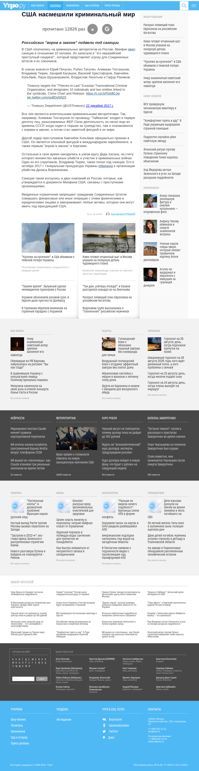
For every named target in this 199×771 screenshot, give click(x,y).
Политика (55, 5)
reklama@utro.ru (156, 741)
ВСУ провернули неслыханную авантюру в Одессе (76, 614)
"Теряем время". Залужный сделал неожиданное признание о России (44, 288)
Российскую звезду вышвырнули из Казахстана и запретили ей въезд (73, 623)
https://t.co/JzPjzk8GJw (103, 93)
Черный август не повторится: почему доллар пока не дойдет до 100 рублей (29, 614)
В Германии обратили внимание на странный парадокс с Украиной (44, 309)
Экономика (72, 5)
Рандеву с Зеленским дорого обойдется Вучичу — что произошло (166, 614)
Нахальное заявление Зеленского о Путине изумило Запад (119, 623)
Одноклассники (119, 726)
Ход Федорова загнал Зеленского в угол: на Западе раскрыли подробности (166, 623)
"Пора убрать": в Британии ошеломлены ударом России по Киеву (166, 604)
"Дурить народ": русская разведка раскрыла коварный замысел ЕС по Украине (119, 605)
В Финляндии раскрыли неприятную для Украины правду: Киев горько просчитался (30, 605)
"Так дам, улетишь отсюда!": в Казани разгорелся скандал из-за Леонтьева (106, 288)
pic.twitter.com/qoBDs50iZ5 (46, 97)
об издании (64, 720)
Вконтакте (115, 720)
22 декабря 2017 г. (100, 105)
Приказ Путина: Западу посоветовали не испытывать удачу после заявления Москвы (121, 594)
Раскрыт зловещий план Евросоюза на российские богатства (107, 299)
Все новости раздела (20, 398)
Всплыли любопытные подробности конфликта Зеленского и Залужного (119, 614)
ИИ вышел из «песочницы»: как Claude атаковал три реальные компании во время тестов (120, 634)
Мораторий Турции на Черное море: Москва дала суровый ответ (28, 633)
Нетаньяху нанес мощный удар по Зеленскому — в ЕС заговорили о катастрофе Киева (27, 624)
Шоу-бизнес (37, 5)
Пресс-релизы (112, 5)
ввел (131, 49)
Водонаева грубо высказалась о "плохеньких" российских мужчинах (106, 309)
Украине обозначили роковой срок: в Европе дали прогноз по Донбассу (45, 299)
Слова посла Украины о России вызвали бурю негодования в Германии (75, 604)
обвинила (105, 166)
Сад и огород (92, 5)
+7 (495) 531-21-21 (157, 729)
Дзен (111, 738)
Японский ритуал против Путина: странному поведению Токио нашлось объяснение (165, 634)
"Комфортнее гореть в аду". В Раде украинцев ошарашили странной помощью (72, 634)
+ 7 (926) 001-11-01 (157, 739)
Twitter (113, 731)
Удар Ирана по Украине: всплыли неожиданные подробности (27, 593)
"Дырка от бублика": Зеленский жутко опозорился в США (165, 593)
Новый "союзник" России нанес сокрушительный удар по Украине (72, 593)
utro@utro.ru (154, 731)
